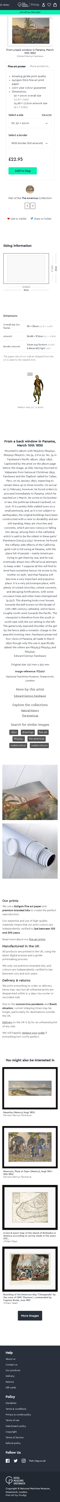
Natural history (30, 710)
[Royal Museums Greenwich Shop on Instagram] (24, 1462)
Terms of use (12, 1420)
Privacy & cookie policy (18, 1415)
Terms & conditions (16, 1409)
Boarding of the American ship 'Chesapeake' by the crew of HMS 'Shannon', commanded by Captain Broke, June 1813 (29, 1297)
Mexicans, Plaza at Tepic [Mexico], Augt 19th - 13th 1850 (28, 1173)
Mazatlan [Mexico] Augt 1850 (19, 1112)
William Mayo (10, 1241)
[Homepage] (29, 5)
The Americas (30, 198)
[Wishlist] (49, 5)
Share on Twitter (43, 219)
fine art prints (37, 939)
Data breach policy (16, 1426)
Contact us (11, 1365)
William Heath (10, 1303)
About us (10, 1359)
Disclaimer (11, 1403)
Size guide (47, 115)
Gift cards (11, 1387)
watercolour (18, 745)
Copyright (11, 1432)
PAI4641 (19, 738)
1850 (14, 732)
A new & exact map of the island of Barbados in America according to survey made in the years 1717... (29, 1235)
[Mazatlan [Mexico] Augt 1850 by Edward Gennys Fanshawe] (30, 1088)
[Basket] (55, 5)
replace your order (33, 1033)
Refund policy (13, 1443)
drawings (28, 732)
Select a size (30, 115)
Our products (13, 1370)
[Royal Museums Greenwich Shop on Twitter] (16, 1462)
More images (30, 1315)
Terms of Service (15, 1437)
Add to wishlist (18, 219)
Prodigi (22, 1495)
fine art (43, 732)
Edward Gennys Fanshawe (30, 56)
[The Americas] (30, 189)
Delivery (7, 1022)
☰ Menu (4, 5)
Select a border (17, 135)
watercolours (39, 745)
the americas (36, 738)
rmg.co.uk (40, 1460)
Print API (10, 1495)
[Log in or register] (43, 5)
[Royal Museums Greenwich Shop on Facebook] (8, 1462)
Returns (10, 1382)
